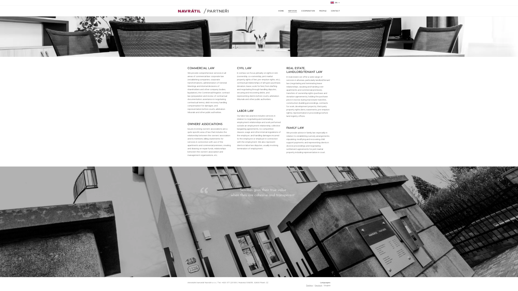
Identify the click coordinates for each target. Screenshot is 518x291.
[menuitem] (282, 11)
